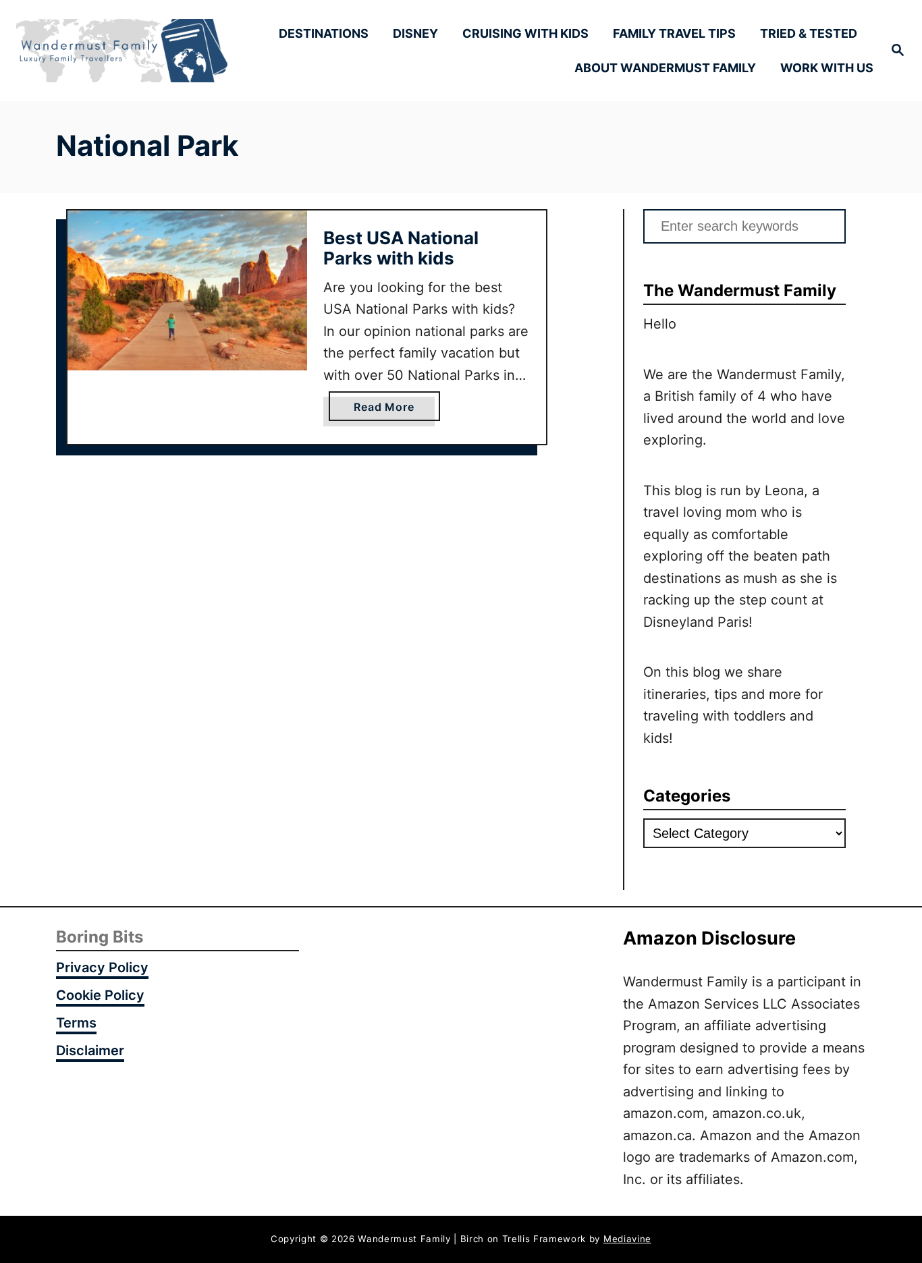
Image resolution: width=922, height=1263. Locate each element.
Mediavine (627, 1238)
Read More (388, 410)
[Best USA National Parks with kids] (187, 290)
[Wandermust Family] (122, 51)
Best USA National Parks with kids (401, 248)
